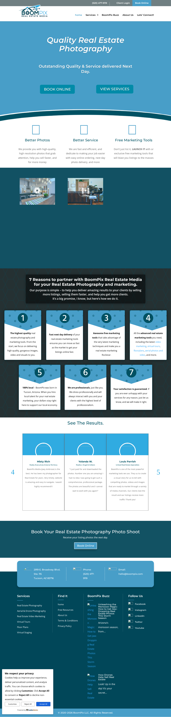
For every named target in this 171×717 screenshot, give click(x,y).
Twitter (139, 622)
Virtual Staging (24, 632)
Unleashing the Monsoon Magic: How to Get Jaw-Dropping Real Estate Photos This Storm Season (107, 611)
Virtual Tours (23, 621)
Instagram (140, 610)
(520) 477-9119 (99, 3)
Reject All (28, 704)
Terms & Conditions (68, 620)
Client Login (123, 3)
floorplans (139, 350)
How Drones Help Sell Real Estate (106, 677)
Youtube (139, 628)
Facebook (140, 604)
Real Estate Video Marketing (31, 616)
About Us (128, 15)
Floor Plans (22, 627)
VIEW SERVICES (114, 89)
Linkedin (139, 616)
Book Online (142, 3)
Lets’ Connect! (145, 15)
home (78, 15)
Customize (12, 704)
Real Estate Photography (29, 605)
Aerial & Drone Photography (31, 610)
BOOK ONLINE (57, 89)
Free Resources (65, 609)
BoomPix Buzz (110, 15)
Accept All (43, 704)
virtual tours (153, 346)
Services (91, 15)
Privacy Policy (64, 626)
